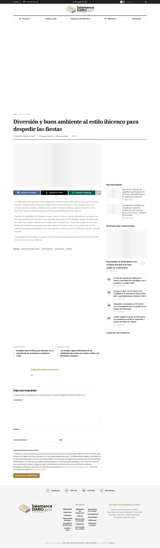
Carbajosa (67, 515)
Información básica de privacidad (26, 450)
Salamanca (112, 19)
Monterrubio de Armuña (80, 520)
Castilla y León (50, 19)
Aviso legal (66, 543)
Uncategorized (92, 514)
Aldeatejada (67, 509)
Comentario (18, 400)
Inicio (15, 114)
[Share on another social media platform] (98, 192)
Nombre (17, 429)
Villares (69, 249)
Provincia (25, 19)
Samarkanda (59, 249)
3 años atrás (128, 200)
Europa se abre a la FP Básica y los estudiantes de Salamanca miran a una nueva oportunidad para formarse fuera (129, 293)
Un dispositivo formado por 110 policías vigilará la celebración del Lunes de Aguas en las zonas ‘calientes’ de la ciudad (134, 210)
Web (60, 440)
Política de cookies (91, 543)
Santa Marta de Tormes (92, 510)
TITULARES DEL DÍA (31, 2)
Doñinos (80, 516)
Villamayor (92, 520)
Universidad (136, 19)
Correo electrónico (21, 440)
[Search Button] (145, 2)
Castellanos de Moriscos (67, 524)
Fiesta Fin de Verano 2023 (30, 249)
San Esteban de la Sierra (80, 528)
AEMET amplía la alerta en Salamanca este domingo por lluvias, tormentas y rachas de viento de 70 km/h (129, 319)
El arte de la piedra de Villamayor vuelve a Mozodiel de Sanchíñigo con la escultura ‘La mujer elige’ (129, 280)
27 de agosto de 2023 (46, 136)
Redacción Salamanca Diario (25, 136)
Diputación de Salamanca (80, 19)
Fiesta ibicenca (47, 249)
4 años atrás (128, 218)
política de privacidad (38, 469)
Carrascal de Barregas (67, 519)
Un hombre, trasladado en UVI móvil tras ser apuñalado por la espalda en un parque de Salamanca (129, 306)
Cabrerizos (67, 512)
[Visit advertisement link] (80, 69)
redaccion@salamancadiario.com (76, 467)
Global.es (112, 543)
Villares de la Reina (24, 114)
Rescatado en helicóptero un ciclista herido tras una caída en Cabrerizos (121, 264)
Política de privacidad (77, 543)
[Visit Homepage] (80, 9)
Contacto (16, 2)
